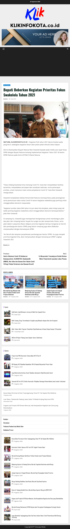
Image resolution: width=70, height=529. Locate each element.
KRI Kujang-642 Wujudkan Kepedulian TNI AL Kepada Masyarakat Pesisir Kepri (32, 364)
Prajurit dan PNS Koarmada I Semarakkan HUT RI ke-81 (26, 356)
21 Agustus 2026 (18, 358)
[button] (3, 49)
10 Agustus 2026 (18, 484)
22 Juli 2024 (16, 340)
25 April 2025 (16, 314)
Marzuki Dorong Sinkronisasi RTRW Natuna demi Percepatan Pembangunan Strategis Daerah (36, 507)
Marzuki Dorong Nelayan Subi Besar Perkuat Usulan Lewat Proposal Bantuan (11, 293)
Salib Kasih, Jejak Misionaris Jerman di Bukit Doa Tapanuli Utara (28, 312)
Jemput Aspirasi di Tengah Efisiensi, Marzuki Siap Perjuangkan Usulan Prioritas (55, 293)
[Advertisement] (35, 63)
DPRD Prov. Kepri (9, 282)
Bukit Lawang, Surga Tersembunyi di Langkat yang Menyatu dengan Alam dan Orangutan (34, 320)
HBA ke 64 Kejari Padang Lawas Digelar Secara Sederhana (27, 338)
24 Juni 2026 (16, 509)
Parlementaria (30, 286)
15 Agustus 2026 (18, 375)
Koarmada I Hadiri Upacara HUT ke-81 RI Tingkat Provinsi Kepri (28, 447)
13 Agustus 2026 (18, 384)
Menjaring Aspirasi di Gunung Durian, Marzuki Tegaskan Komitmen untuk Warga (33, 293)
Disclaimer (6, 423)
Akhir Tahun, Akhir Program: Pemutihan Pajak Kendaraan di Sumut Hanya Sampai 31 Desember (36, 329)
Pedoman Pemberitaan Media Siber (13, 426)
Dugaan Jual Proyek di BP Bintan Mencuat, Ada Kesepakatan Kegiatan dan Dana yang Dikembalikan (37, 498)
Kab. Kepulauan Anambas (11, 284)
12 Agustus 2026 (18, 467)
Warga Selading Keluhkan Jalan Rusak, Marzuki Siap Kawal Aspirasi (29, 481)
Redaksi (5, 99)
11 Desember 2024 (18, 331)
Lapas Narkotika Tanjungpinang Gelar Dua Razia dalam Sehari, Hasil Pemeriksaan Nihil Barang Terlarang (36, 516)
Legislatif (36, 284)
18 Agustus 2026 (18, 450)
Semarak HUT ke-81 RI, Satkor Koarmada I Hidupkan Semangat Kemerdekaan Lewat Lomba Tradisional (38, 381)
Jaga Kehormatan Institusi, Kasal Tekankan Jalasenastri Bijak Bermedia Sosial (32, 373)
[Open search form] (67, 48)
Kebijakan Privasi (8, 430)
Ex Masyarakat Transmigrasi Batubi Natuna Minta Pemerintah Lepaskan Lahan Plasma (53, 256)
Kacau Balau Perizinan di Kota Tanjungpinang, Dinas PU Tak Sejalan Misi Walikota (29, 393)
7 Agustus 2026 (17, 501)
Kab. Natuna (7, 85)
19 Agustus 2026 (18, 367)
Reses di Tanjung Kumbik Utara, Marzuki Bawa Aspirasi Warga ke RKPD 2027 (32, 490)
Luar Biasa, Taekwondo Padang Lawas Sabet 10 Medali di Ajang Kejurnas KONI (28, 399)
